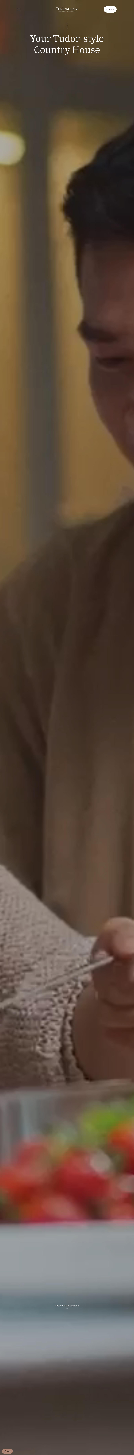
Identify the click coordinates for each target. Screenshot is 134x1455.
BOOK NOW (110, 9)
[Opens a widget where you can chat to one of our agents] (7, 1451)
